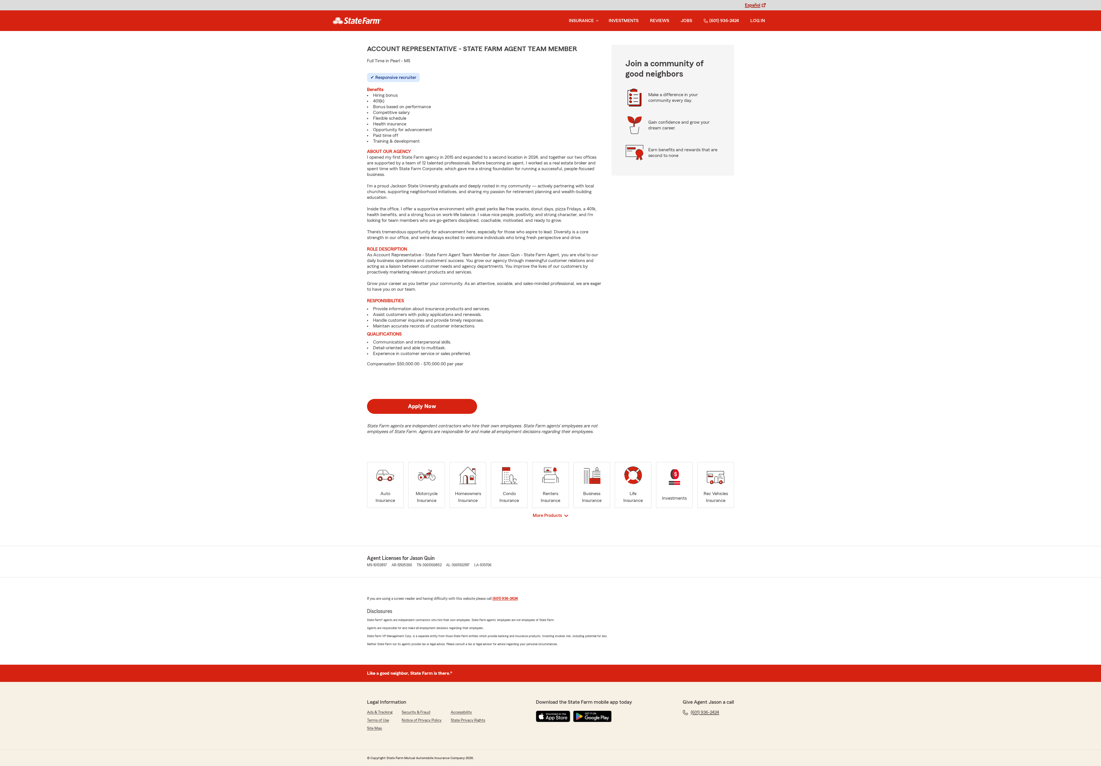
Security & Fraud (416, 712)
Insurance (581, 20)
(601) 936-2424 (724, 20)
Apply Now (422, 406)
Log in (757, 20)
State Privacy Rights (468, 720)
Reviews (659, 20)
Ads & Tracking (380, 712)
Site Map (374, 728)
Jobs (686, 20)
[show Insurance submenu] (596, 21)
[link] (357, 20)
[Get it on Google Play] (592, 716)
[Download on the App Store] (553, 716)
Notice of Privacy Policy (422, 720)
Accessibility (461, 712)
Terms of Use (378, 720)
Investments (624, 20)
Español (752, 5)
